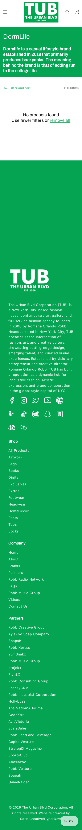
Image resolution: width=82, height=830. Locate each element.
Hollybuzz (16, 701)
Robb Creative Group (26, 627)
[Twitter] (35, 401)
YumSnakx (17, 654)
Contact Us (18, 606)
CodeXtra (16, 715)
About (13, 559)
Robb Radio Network (26, 579)
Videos (14, 599)
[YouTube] (47, 401)
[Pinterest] (59, 401)
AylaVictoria (18, 721)
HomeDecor (18, 511)
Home (13, 552)
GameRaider (18, 782)
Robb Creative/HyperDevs (41, 819)
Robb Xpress (19, 647)
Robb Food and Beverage (30, 735)
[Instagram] (23, 401)
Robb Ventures (20, 768)
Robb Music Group (24, 593)
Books (13, 471)
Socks (13, 531)
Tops (12, 524)
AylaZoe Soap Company (28, 634)
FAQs (12, 586)
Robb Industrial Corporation (32, 694)
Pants (13, 518)
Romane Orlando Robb (27, 369)
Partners (15, 573)
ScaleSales (17, 728)
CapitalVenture (21, 742)
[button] (5, 12)
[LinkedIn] (11, 415)
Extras (13, 491)
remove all (60, 120)
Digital (14, 477)
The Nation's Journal (26, 708)
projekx (14, 668)
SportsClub (18, 755)
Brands (14, 566)
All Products (18, 450)
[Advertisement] (41, 218)
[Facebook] (11, 401)
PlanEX (14, 674)
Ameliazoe (17, 762)
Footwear (16, 497)
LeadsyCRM (18, 688)
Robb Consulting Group (28, 681)
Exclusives (17, 484)
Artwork (15, 457)
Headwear (17, 504)
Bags (12, 464)
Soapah (14, 641)
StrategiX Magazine (25, 748)
